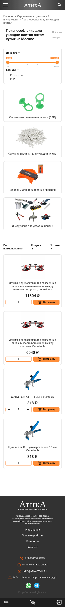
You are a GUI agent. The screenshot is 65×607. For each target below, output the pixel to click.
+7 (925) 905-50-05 (35, 558)
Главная (8, 16)
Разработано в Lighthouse (32, 592)
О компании (32, 529)
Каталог (33, 547)
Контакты (32, 541)
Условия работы (32, 535)
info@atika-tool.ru (35, 571)
